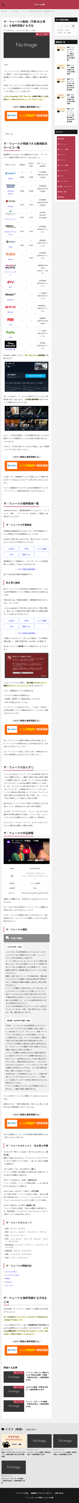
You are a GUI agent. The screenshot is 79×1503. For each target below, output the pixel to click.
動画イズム (26, 554)
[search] (73, 26)
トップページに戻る (22, 1493)
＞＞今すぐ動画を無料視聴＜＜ (26, 569)
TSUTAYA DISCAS (10, 192)
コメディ (60, 32)
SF (65, 32)
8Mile (7, 1278)
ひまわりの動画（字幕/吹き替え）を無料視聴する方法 (37, 1388)
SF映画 (61, 139)
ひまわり (8, 1282)
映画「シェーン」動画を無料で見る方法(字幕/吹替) (71, 69)
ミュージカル (63, 181)
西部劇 (61, 197)
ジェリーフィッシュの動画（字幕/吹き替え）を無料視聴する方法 (65, 1453)
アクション (60, 30)
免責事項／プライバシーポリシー (41, 1493)
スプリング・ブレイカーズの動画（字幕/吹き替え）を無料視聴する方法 (13, 1481)
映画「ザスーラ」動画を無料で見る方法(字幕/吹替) (71, 99)
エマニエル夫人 (11, 1272)
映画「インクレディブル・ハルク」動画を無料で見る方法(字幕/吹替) (71, 53)
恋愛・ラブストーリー (66, 186)
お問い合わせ (59, 1493)
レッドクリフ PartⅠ (12, 1275)
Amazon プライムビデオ (10, 233)
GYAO (26, 549)
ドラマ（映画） (14, 11)
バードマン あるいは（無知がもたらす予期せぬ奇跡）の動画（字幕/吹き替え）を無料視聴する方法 (37, 1376)
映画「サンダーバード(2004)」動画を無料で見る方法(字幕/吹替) (71, 84)
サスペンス (63, 160)
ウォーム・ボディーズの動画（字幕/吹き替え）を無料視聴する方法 (37, 1403)
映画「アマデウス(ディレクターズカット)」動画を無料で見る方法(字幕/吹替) (13, 1454)
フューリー (9, 1285)
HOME (5, 11)
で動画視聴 (33, 115)
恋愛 (69, 32)
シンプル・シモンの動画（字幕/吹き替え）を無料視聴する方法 (39, 1453)
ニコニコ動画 (42, 549)
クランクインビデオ (10, 273)
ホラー (67, 30)
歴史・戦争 (63, 192)
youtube (11, 549)
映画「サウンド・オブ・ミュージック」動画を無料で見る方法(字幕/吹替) (71, 115)
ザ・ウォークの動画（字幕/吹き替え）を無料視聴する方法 (38, 11)
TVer (11, 554)
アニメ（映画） (64, 149)
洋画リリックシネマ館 (45, 1497)
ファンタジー (63, 170)
